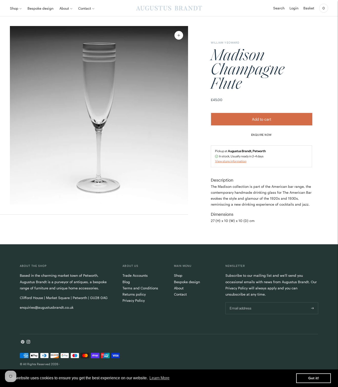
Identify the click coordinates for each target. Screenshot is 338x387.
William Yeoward (225, 42)
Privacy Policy (133, 300)
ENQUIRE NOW (261, 134)
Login (294, 8)
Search (279, 8)
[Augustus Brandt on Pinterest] (22, 342)
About (64, 8)
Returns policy (134, 294)
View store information (230, 161)
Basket (308, 8)
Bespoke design (40, 8)
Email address (240, 302)
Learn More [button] (159, 378)
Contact (84, 8)
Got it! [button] (313, 378)
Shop (14, 8)
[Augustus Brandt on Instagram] (28, 342)
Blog (126, 282)
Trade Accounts (135, 275)
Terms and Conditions (140, 288)
